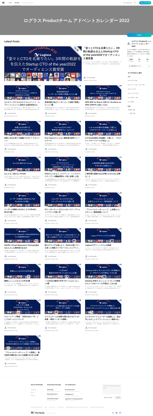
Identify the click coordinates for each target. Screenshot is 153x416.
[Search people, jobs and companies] (135, 3)
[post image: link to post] (43, 63)
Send (118, 397)
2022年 (130, 109)
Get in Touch (108, 397)
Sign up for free (145, 3)
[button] (37, 385)
